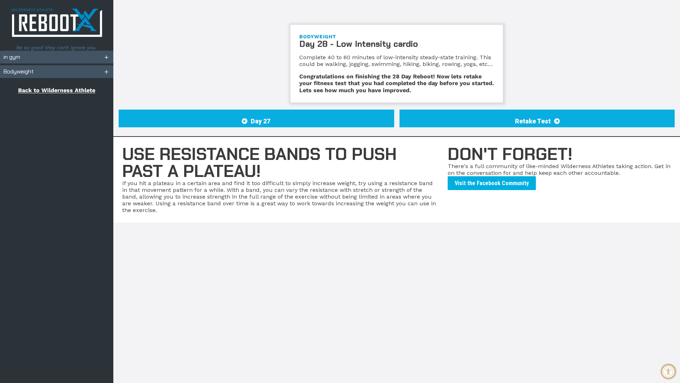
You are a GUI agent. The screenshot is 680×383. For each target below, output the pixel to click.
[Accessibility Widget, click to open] (668, 371)
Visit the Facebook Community (492, 183)
